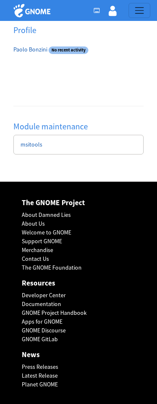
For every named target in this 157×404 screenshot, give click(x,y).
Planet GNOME (40, 384)
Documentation (41, 304)
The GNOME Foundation (52, 267)
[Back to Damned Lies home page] (33, 11)
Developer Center (44, 295)
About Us (33, 223)
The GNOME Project (53, 202)
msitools (31, 144)
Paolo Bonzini (30, 49)
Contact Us (35, 258)
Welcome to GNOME (46, 232)
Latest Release (40, 375)
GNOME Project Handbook (54, 313)
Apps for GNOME (42, 321)
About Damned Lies (46, 215)
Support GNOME (42, 241)
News (31, 354)
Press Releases (40, 367)
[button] (112, 10)
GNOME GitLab (40, 339)
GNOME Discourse (44, 330)
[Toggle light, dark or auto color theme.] (99, 10)
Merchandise (37, 250)
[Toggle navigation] (139, 10)
